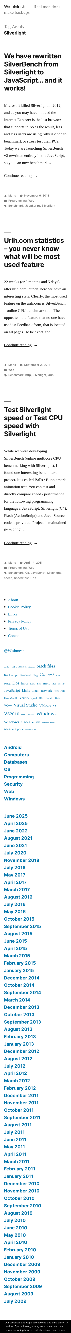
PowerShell (10, 698)
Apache (31, 667)
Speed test (21, 578)
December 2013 (21, 1007)
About (13, 599)
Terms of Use (18, 628)
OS (7, 769)
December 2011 (21, 1095)
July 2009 (15, 1301)
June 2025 (16, 816)
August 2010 (18, 1213)
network (46, 691)
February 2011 (19, 1169)
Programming (17, 200)
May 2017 (14, 875)
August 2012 (18, 1058)
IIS (59, 683)
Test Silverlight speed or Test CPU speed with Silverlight (33, 422)
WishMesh (14, 6)
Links (12, 614)
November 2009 (22, 1271)
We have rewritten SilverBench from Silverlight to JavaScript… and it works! (33, 72)
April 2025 (16, 823)
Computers (16, 754)
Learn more (58, 1330)
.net (14, 666)
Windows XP (30, 730)
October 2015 (19, 919)
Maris (12, 195)
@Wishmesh (14, 650)
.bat (6, 666)
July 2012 (14, 1066)
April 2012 (15, 1073)
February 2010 (20, 1249)
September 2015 (22, 926)
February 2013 (20, 1036)
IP (63, 683)
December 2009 (22, 1264)
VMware (45, 705)
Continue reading (21, 175)
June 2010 (15, 1227)
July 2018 (14, 867)
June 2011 (15, 1139)
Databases (15, 762)
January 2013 (19, 1044)
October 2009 (19, 1279)
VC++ (8, 705)
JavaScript (32, 205)
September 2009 (23, 1286)
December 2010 (22, 1183)
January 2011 (18, 1176)
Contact (14, 635)
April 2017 (15, 882)
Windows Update (13, 729)
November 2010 (22, 1191)
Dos (15, 683)
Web (31, 200)
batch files (46, 666)
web (23, 714)
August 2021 (18, 838)
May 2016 (15, 911)
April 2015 (15, 948)
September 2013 (22, 1022)
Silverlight (48, 205)
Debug (7, 683)
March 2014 (17, 1000)
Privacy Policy (19, 621)
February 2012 (20, 1088)
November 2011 (21, 1102)
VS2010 (11, 714)
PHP (62, 691)
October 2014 (19, 985)
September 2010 (22, 1205)
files (39, 683)
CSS (58, 675)
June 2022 (16, 831)
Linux (35, 691)
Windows (46, 713)
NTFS (56, 691)
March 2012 (17, 1080)
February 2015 (20, 963)
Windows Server (48, 723)
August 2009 (18, 1294)
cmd (51, 675)
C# (27, 572)
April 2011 (15, 1154)
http (28, 375)
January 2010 (19, 1257)
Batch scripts (11, 675)
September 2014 (22, 992)
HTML (46, 683)
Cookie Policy (19, 607)
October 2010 (19, 1198)
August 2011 (18, 1124)
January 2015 (19, 970)
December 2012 (21, 1051)
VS (54, 705)
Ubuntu (49, 698)
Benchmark (16, 205)
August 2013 (18, 1029)
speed (8, 578)
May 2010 (15, 1235)
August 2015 (18, 933)
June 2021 (15, 845)
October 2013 (19, 1014)
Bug (35, 675)
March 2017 (17, 889)
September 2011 (22, 1117)
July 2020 (15, 853)
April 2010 (15, 1242)
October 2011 (19, 1110)
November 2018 (21, 860)
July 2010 (15, 1220)
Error (24, 683)
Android (22, 666)
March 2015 (17, 955)
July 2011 (14, 1132)
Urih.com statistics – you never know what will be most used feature (34, 252)
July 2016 (14, 904)
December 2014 (22, 978)
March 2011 (16, 1161)
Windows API (32, 722)
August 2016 (18, 897)
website (31, 715)
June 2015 (15, 941)
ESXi (32, 683)
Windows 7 (13, 722)
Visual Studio (26, 705)
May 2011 (14, 1146)
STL (41, 698)
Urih (51, 375)
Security (24, 698)
